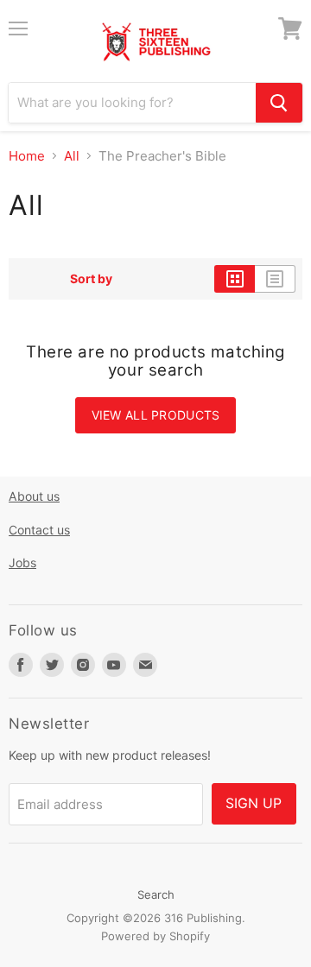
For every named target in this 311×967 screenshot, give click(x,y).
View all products (156, 415)
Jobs (22, 562)
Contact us (39, 529)
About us (34, 496)
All (71, 156)
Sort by (91, 279)
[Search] (279, 103)
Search (156, 894)
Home (27, 156)
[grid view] (234, 279)
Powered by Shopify (155, 936)
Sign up (253, 803)
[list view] (275, 279)
